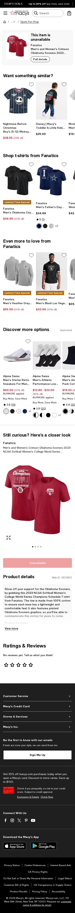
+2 (56, 226)
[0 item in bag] (69, 13)
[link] (18, 131)
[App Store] (14, 846)
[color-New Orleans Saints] (51, 226)
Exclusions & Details (28, 797)
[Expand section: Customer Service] (37, 696)
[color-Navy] (24, 411)
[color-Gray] (18, 411)
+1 (30, 411)
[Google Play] (44, 846)
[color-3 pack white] (54, 415)
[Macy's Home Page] (19, 13)
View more (11, 628)
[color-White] (6, 411)
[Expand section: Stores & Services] (37, 717)
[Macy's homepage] (4, 21)
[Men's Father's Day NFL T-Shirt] (51, 180)
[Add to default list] (31, 84)
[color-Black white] (71, 411)
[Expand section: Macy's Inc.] (37, 727)
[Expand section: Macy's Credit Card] (37, 706)
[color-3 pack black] (48, 415)
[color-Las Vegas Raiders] (45, 226)
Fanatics (36, 45)
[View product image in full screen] (8, 537)
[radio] (39, 226)
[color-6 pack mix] (35, 415)
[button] (13, 22)
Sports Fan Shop (29, 21)
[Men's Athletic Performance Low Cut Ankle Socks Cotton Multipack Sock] (47, 355)
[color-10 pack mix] (42, 415)
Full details (40, 59)
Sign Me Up (37, 754)
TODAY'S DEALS (13, 4)
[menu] (5, 13)
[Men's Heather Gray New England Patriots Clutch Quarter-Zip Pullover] (18, 271)
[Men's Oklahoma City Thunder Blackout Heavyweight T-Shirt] (18, 180)
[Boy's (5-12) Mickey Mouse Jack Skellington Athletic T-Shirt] (18, 100)
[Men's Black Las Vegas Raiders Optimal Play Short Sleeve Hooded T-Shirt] (51, 271)
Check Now (47, 797)
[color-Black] (12, 411)
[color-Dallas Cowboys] (39, 226)
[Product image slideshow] (37, 505)
